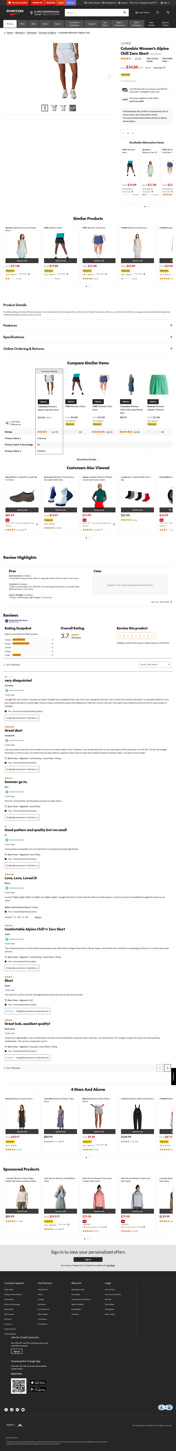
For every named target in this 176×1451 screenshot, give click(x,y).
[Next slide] (172, 160)
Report (38, 917)
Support (124, 3)
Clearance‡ (125, 75)
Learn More (16, 1373)
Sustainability (76, 1309)
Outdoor (91, 24)
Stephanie (10, 735)
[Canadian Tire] (37, 2)
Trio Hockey (42, 1319)
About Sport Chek (77, 1289)
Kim (7, 787)
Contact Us (8, 1324)
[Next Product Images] (109, 76)
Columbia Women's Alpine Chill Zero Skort (145, 51)
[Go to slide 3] (63, 108)
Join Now (110, 1265)
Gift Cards (8, 1319)
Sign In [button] (166, 3)
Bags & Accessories (119, 23)
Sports (58, 24)
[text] (130, 194)
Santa (7, 985)
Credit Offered (93, 3)
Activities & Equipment (74, 23)
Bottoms (32, 32)
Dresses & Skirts (47, 32)
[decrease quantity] (123, 133)
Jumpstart (75, 1314)
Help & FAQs (9, 1309)
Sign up (16, 1351)
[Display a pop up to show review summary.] (26, 530)
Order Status (144, 12)
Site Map (108, 1299)
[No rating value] (72, 431)
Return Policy (110, 1314)
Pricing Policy (110, 1309)
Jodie (7, 934)
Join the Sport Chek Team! (81, 1299)
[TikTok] (11, 1409)
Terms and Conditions (113, 1294)
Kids (33, 24)
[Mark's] (61, 2)
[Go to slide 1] (44, 108)
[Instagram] (17, 1409)
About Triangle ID (77, 1304)
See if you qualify (137, 101)
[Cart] (168, 12)
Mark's (40, 1294)
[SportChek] (50, 2)
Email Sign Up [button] (110, 3)
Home (10, 32)
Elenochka (10, 1028)
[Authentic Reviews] (16, 621)
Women (10, 24)
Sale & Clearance (136, 23)
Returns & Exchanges (12, 1304)
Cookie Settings (10, 1334)
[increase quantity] (132, 133)
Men (22, 24)
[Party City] (71, 2)
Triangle (41, 1299)
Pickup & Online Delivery (13, 1294)
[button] (125, 12)
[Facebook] (6, 1409)
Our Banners (42, 1324)
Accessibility (109, 1304)
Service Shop (9, 1299)
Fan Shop (105, 23)
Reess (7, 883)
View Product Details (153, 59)
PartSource (42, 1304)
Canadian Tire (43, 1289)
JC (6, 835)
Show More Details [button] (87, 459)
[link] (132, 58)
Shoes (45, 24)
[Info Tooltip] (164, 67)
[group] (22, 270)
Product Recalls (10, 1329)
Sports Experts (43, 1314)
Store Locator (9, 1314)
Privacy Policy (110, 1289)
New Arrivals (151, 23)
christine (9, 685)
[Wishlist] (157, 12)
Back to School (165, 23)
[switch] (9, 423)
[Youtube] (23, 1409)
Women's (20, 32)
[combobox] (157, 665)
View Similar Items (167, 59)
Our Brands (75, 1294)
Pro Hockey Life (44, 1309)
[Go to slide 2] (54, 108)
